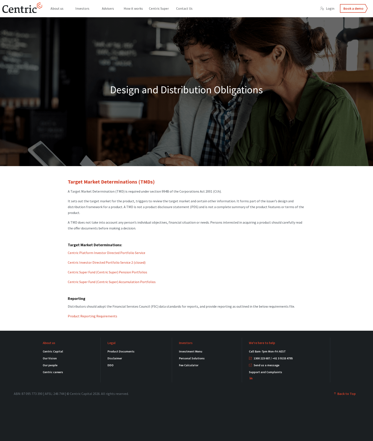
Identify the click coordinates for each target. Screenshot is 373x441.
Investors (82, 8)
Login (330, 8)
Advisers (108, 8)
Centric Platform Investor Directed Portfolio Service (106, 253)
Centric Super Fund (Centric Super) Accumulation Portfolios (112, 282)
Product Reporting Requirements (92, 316)
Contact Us (184, 8)
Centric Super (159, 8)
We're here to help (262, 343)
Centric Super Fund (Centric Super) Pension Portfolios (107, 272)
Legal (111, 343)
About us (57, 8)
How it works (133, 8)
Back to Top (346, 393)
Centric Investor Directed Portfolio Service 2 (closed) (106, 262)
